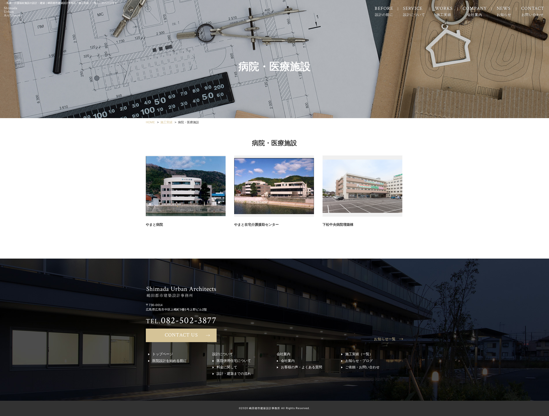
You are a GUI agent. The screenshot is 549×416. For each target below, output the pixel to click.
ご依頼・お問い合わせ (362, 367)
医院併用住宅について (234, 361)
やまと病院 (154, 224)
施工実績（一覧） (359, 354)
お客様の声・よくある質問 (301, 367)
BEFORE (384, 11)
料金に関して (227, 367)
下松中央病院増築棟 (338, 224)
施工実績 (166, 122)
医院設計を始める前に (169, 361)
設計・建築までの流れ (234, 373)
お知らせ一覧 (385, 339)
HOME (150, 122)
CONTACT (532, 11)
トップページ (162, 354)
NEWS (504, 11)
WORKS (444, 11)
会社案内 (288, 361)
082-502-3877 (181, 320)
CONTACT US (181, 335)
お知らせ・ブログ (359, 361)
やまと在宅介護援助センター (256, 224)
